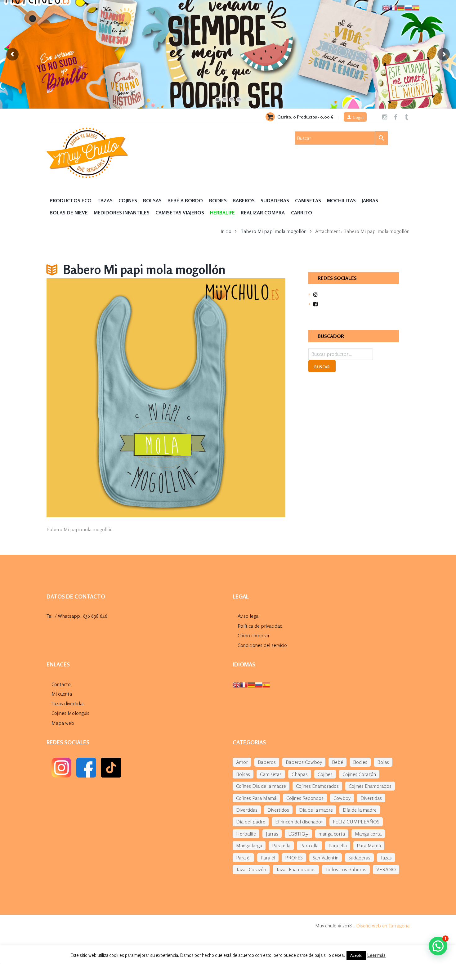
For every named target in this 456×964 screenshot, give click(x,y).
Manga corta (368, 834)
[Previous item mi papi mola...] (106, 398)
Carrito (301, 212)
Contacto (61, 684)
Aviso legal (249, 616)
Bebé (337, 762)
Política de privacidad (260, 626)
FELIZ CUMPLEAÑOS (356, 821)
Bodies (218, 200)
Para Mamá (369, 845)
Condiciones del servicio (262, 645)
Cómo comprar (254, 635)
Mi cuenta (61, 694)
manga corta (332, 834)
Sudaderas (275, 200)
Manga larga (249, 845)
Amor (242, 762)
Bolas (383, 762)
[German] (251, 684)
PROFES (294, 857)
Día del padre (250, 821)
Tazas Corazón (251, 869)
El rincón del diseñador (299, 821)
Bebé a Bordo (185, 200)
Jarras (370, 200)
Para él (243, 857)
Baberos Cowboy (304, 762)
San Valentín (325, 857)
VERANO (386, 869)
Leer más (376, 955)
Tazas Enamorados (295, 869)
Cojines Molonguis (70, 713)
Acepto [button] (356, 955)
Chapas (300, 774)
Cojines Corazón (359, 774)
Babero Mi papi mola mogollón (273, 231)
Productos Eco (71, 200)
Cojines (127, 200)
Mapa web (62, 723)
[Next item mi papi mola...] (225, 398)
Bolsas (152, 200)
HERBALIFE (222, 212)
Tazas (105, 200)
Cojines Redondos (305, 798)
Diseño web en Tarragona (382, 925)
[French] (244, 684)
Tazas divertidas (68, 703)
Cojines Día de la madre (261, 786)
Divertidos (278, 810)
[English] (236, 684)
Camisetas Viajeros (179, 212)
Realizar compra (263, 212)
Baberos (244, 200)
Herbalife (246, 834)
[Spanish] (266, 684)
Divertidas (371, 798)
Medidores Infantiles (122, 212)
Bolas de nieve (69, 212)
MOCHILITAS (341, 200)
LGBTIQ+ (298, 834)
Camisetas (308, 200)
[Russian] (258, 684)
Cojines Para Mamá (256, 798)
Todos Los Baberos (345, 869)
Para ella (281, 845)
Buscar (321, 367)
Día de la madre (316, 810)
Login (358, 117)
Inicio (226, 231)
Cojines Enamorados (317, 786)
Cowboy (342, 798)
